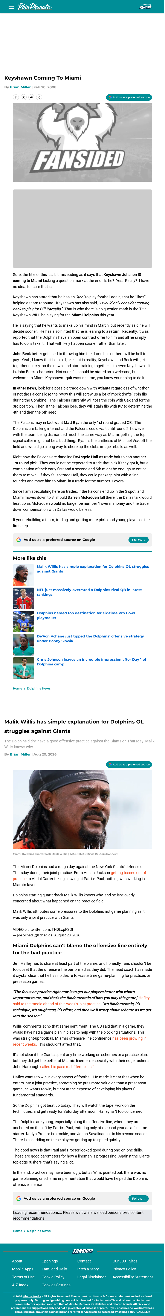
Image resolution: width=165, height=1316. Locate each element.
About (17, 1261)
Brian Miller (20, 87)
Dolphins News (38, 688)
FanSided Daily (54, 1269)
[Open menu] (11, 6)
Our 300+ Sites (125, 1261)
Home (17, 688)
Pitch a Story (88, 1269)
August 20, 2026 (67, 935)
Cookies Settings (56, 1285)
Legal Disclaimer (91, 1277)
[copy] (39, 97)
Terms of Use (23, 1277)
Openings (50, 1261)
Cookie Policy (53, 1277)
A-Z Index (20, 1285)
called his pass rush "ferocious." (67, 1066)
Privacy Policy (124, 1269)
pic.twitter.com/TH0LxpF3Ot (48, 929)
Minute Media (32, 1296)
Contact (84, 1261)
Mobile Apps (22, 1269)
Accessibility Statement (133, 1277)
